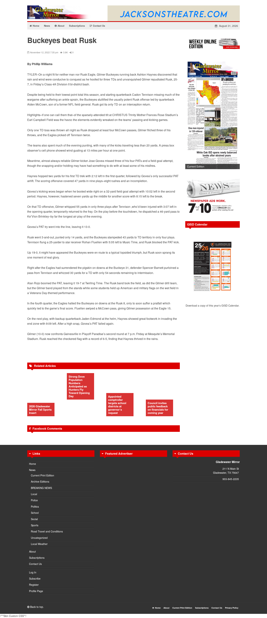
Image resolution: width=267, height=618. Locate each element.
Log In (32, 572)
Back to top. (36, 607)
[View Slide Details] (212, 114)
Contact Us (35, 564)
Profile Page (36, 591)
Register (34, 584)
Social (34, 519)
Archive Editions (40, 481)
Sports (34, 525)
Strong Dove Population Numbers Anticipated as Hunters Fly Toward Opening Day (79, 386)
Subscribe (35, 578)
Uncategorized (39, 538)
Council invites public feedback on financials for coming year (158, 407)
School (35, 512)
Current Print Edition (42, 475)
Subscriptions (36, 557)
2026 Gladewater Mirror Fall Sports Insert (40, 409)
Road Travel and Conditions (47, 531)
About (32, 551)
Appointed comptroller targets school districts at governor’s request (117, 404)
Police (34, 500)
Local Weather (39, 544)
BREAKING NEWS (41, 488)
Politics (35, 506)
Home (32, 464)
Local (34, 494)
